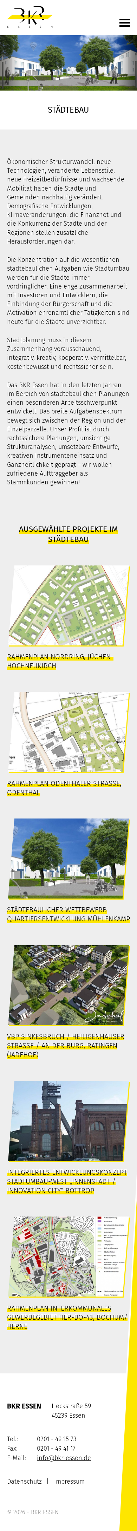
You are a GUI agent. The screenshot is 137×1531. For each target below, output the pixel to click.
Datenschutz (24, 1481)
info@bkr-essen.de (64, 1458)
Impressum (69, 1481)
